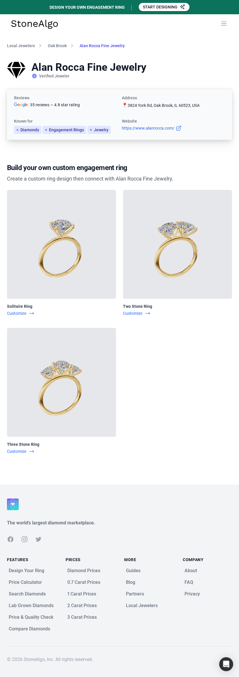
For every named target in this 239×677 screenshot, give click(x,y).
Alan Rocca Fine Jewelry (102, 45)
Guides (133, 570)
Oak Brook (57, 45)
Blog (130, 582)
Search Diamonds (27, 594)
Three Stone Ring (23, 444)
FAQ (188, 582)
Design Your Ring (26, 570)
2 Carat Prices (82, 605)
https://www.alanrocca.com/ (148, 128)
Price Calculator (25, 582)
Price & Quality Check (31, 617)
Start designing (160, 7)
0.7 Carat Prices (83, 582)
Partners (135, 594)
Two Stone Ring (137, 306)
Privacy (192, 594)
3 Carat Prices (82, 617)
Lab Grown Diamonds (31, 605)
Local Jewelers (21, 45)
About (190, 570)
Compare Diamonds (29, 629)
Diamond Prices (83, 570)
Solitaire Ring (19, 306)
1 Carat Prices (81, 594)
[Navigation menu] (224, 23)
